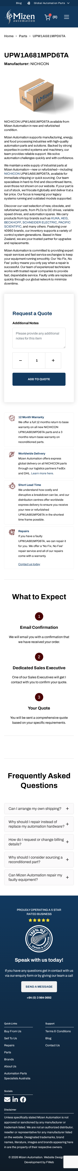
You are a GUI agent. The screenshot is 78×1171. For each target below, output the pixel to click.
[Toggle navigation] (66, 17)
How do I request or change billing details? (36, 842)
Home (9, 36)
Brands (9, 1059)
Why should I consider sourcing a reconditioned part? (36, 859)
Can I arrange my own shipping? (35, 809)
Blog (19, 3)
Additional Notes (25, 323)
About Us (10, 1066)
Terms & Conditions (58, 1031)
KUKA (55, 218)
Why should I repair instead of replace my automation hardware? (36, 824)
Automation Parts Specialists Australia (17, 1076)
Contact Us (52, 1045)
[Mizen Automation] (19, 17)
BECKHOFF (12, 222)
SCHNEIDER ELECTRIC (39, 222)
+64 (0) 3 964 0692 (39, 997)
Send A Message (39, 986)
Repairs (9, 1045)
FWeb (50, 1162)
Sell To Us (10, 1038)
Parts (23, 36)
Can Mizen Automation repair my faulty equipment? (35, 877)
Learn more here (42, 473)
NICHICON (12, 173)
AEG (64, 218)
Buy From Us (12, 1031)
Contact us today (29, 564)
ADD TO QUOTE (39, 379)
